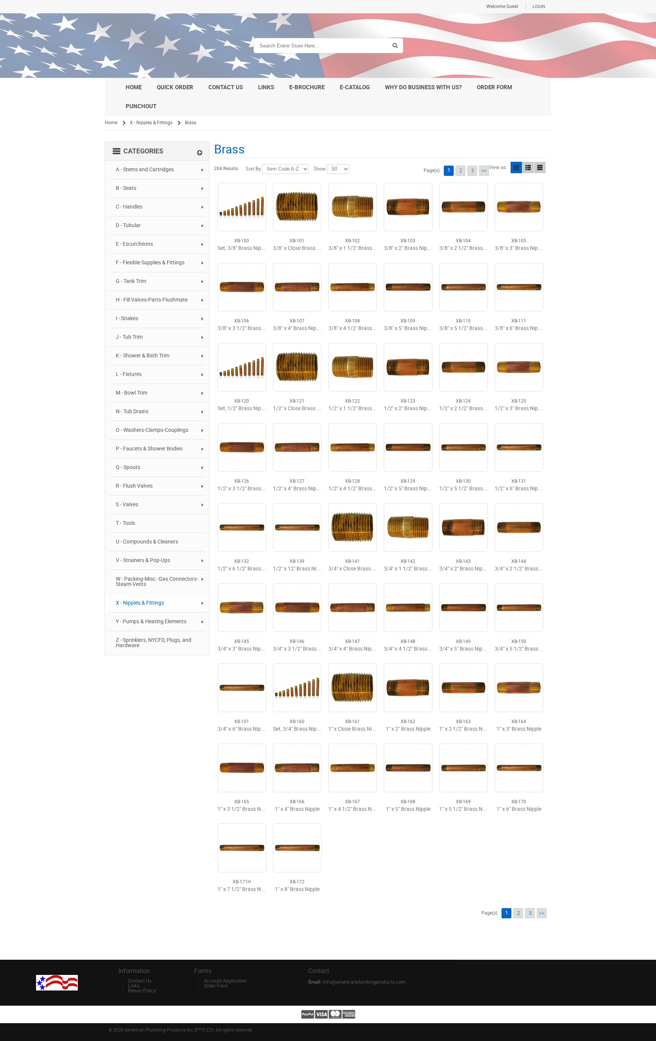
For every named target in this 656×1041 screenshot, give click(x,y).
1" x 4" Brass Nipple (297, 809)
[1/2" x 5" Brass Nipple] (408, 447)
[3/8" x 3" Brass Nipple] (519, 207)
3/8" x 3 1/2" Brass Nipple (247, 328)
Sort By (253, 169)
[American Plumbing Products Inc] (141, 45)
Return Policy (142, 991)
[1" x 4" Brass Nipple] (297, 768)
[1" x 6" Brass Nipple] (519, 768)
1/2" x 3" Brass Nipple (520, 408)
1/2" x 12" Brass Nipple (299, 569)
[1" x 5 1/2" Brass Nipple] (463, 768)
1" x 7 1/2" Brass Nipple (245, 889)
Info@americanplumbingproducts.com (364, 982)
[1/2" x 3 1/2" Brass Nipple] (242, 447)
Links (134, 986)
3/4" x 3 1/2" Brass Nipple (303, 649)
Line (540, 167)
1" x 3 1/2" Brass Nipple (245, 809)
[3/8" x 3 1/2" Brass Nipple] (242, 287)
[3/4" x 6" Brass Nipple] (242, 687)
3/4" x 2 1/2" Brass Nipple (524, 569)
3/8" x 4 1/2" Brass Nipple (358, 328)
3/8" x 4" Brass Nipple (298, 328)
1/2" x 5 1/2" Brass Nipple (469, 488)
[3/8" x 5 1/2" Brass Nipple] (463, 287)
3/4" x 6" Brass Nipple (243, 729)
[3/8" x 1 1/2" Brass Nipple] (352, 207)
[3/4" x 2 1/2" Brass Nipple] (519, 527)
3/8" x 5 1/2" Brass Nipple (469, 328)
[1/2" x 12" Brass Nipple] (297, 527)
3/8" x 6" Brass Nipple (520, 328)
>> (484, 171)
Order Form (216, 986)
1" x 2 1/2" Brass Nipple (466, 729)
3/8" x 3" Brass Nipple (520, 248)
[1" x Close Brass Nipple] (352, 687)
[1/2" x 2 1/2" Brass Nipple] (463, 367)
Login (539, 6)
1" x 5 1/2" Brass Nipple (466, 809)
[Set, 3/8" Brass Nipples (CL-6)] (242, 207)
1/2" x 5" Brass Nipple (409, 488)
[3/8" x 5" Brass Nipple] (408, 287)
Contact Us (139, 981)
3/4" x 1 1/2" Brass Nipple (413, 569)
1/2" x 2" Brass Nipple (409, 408)
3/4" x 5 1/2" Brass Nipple (524, 649)
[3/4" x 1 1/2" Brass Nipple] (408, 527)
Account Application (225, 981)
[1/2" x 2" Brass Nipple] (408, 367)
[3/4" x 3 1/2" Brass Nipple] (297, 607)
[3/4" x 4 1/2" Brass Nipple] (408, 607)
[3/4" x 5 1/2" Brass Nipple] (519, 607)
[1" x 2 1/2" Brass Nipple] (463, 687)
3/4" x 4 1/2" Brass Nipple (413, 649)
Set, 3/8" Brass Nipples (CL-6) (252, 248)
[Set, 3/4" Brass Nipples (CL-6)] (297, 687)
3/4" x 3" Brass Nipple (243, 649)
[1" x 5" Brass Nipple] (408, 768)
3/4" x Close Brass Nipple (357, 569)
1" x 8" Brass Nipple (297, 889)
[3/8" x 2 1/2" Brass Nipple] (463, 207)
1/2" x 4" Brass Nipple (298, 488)
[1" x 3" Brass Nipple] (519, 687)
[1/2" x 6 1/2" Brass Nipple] (242, 527)
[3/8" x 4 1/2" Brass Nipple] (352, 287)
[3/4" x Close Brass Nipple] (352, 527)
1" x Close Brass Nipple (355, 729)
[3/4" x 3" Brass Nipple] (242, 607)
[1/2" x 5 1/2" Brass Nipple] (463, 447)
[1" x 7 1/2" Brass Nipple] (242, 847)
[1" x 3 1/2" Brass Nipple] (242, 768)
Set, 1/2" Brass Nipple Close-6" (253, 408)
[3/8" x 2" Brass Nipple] (408, 207)
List (528, 167)
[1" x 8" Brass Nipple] (297, 847)
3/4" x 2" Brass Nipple (464, 569)
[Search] (395, 45)
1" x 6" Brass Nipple (519, 809)
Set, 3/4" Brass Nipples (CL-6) (307, 729)
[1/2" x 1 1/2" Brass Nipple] (352, 367)
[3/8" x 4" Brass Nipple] (297, 287)
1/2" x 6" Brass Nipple (520, 488)
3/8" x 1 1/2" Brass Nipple (358, 248)
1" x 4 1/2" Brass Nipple (355, 809)
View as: (498, 167)
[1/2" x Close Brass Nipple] (297, 367)
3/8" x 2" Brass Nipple (409, 248)
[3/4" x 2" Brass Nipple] (463, 527)
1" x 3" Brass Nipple (519, 729)
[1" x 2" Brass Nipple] (408, 687)
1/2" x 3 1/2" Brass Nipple (247, 488)
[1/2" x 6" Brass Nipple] (519, 447)
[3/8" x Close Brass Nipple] (297, 207)
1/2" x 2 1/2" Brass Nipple (469, 408)
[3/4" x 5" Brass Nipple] (463, 607)
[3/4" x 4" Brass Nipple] (352, 607)
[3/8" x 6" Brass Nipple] (519, 287)
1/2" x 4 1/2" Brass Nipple (358, 488)
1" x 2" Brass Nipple (408, 729)
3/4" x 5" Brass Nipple (464, 649)
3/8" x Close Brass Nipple (302, 248)
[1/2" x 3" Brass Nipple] (519, 367)
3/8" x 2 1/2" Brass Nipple (469, 248)
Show (320, 169)
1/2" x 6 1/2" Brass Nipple (247, 569)
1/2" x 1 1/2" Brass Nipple (358, 408)
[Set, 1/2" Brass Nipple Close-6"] (242, 367)
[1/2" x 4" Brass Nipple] (297, 447)
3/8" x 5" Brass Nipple (409, 328)
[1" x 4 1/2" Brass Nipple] (352, 768)
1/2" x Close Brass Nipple (302, 408)
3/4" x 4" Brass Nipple (353, 649)
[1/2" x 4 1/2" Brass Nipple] (352, 447)
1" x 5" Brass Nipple (408, 809)
